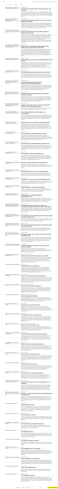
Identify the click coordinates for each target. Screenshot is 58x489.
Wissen (10, 4)
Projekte (40, 1)
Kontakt (54, 1)
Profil (34, 1)
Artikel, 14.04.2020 (24, 332)
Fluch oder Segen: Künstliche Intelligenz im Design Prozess (35, 143)
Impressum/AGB (18, 487)
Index (47, 1)
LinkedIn (32, 487)
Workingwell (15, 4)
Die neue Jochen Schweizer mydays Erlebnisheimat (33, 275)
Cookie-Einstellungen (28, 487)
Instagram (37, 487)
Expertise (37, 1)
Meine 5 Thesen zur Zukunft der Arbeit (30, 325)
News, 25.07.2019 (24, 430)
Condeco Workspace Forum (27, 404)
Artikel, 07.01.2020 (24, 362)
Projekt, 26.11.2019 (24, 380)
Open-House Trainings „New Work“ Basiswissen (32, 423)
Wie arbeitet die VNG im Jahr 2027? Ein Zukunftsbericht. (34, 171)
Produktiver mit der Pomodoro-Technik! (30, 305)
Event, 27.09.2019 (24, 403)
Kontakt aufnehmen (54, 487)
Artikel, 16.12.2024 (24, 70)
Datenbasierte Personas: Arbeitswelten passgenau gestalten (35, 122)
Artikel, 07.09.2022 (24, 185)
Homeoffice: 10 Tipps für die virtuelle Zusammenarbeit (34, 334)
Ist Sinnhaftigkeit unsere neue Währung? (30, 448)
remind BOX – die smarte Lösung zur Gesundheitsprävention (35, 179)
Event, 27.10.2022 (24, 177)
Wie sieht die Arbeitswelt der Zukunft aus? (31, 286)
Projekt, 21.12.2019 (24, 371)
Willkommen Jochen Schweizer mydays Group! (32, 344)
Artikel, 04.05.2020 (24, 313)
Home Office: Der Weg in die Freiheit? (30, 440)
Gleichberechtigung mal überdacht (29, 296)
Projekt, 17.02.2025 (24, 58)
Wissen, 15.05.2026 (24, 7)
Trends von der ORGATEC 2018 (28, 467)
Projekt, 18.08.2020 (24, 274)
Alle (5, 4)
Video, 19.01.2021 (24, 264)
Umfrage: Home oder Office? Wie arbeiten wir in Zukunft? (34, 255)
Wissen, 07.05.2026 (24, 18)
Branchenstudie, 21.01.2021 (26, 254)
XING (35, 487)
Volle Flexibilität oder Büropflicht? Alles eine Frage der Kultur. (35, 72)
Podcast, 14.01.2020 (24, 352)
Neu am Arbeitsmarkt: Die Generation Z (30, 458)
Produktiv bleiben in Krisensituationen (30, 265)
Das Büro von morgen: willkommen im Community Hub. (34, 162)
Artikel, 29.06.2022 (24, 193)
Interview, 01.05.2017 (24, 473)
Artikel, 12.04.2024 (24, 103)
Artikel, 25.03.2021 (24, 232)
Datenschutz (22, 487)
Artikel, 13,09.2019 (24, 413)
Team (43, 1)
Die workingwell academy (27, 431)
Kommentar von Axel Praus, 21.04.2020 (28, 323)
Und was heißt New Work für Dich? (29, 364)
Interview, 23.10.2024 (24, 80)
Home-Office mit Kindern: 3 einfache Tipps (31, 315)
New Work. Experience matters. (28, 414)
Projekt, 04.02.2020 (24, 342)
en (56, 1)
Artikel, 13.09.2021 (24, 214)
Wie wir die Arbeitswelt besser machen (30, 354)
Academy (50, 1)
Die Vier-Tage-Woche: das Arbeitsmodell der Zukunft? (34, 133)
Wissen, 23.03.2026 (24, 44)
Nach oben (40, 487)
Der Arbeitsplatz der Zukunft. (28, 475)
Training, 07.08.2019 (24, 422)
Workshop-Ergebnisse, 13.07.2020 (27, 284)
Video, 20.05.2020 (24, 303)
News (45, 1)
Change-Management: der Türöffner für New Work (33, 187)
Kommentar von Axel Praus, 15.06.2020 (28, 294)
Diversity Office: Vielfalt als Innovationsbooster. (32, 153)
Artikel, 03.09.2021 (24, 223)
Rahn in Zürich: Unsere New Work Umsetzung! (32, 373)
